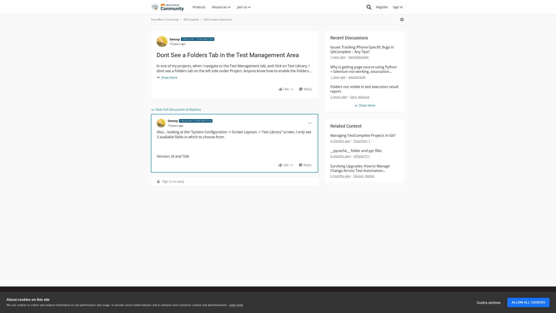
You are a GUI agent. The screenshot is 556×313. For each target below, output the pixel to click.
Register (382, 7)
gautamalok (357, 77)
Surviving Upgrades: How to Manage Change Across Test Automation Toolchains (360, 168)
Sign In (398, 7)
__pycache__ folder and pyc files (356, 150)
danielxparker (359, 57)
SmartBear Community (165, 19)
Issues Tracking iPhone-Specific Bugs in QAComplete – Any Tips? (362, 49)
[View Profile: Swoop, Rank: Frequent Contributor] (162, 41)
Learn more (236, 305)
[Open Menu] (402, 20)
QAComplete (191, 19)
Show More (169, 77)
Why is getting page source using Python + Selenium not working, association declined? (363, 69)
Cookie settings (489, 302)
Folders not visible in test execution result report (364, 89)
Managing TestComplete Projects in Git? (362, 135)
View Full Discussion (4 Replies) (178, 109)
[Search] (369, 7)
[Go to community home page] (167, 7)
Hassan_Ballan (363, 176)
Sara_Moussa (359, 97)
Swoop (175, 39)
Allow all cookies (528, 302)
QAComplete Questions (218, 19)
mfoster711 (361, 156)
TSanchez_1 (361, 141)
